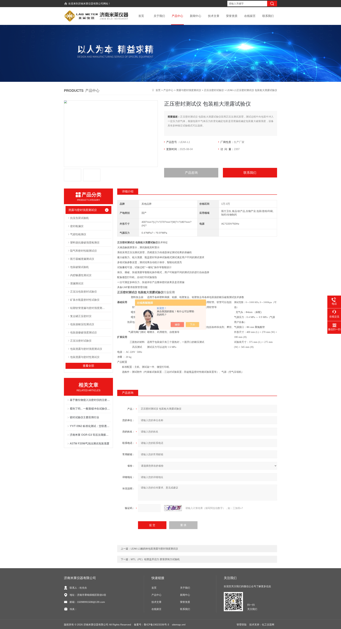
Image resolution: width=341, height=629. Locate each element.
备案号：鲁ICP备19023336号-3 (151, 624)
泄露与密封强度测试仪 (188, 90)
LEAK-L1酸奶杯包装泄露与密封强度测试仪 (154, 548)
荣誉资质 (231, 15)
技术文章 (213, 15)
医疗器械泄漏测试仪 (82, 258)
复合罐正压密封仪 (80, 316)
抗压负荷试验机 (79, 217)
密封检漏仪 (76, 226)
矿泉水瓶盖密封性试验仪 (84, 299)
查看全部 (88, 365)
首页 (141, 15)
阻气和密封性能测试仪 (83, 250)
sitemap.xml (178, 624)
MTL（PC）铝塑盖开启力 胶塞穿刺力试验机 (155, 559)
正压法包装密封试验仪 (83, 291)
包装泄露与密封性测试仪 (84, 357)
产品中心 (177, 15)
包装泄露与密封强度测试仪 (86, 348)
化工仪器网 (268, 624)
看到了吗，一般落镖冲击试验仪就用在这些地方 (90, 408)
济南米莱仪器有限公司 (90, 3)
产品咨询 (191, 172)
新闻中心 (195, 15)
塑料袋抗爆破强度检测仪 (84, 242)
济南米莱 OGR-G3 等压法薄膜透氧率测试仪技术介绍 (90, 434)
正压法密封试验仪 (214, 90)
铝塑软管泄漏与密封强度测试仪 (88, 307)
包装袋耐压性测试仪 (82, 324)
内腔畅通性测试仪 (80, 275)
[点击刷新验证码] (173, 508)
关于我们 (159, 15)
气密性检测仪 (78, 234)
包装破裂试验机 (79, 267)
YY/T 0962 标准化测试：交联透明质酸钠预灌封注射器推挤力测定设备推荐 (90, 426)
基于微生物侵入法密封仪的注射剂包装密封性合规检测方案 (90, 399)
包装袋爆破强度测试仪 (83, 332)
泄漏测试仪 (76, 283)
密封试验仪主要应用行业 (84, 417)
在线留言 (250, 15)
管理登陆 (242, 624)
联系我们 (268, 15)
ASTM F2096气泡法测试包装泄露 (89, 443)
